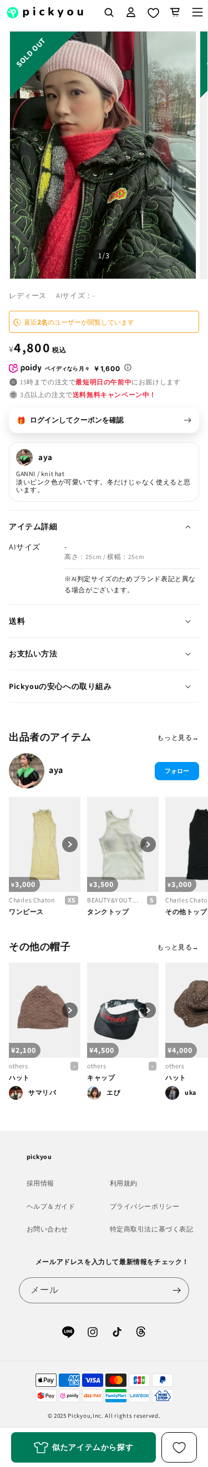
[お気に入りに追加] (179, 1447)
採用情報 (40, 1183)
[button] (175, 12)
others (18, 1066)
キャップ (101, 1077)
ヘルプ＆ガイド (51, 1206)
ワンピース (26, 911)
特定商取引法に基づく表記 (152, 1229)
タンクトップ (108, 911)
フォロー (177, 771)
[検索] (109, 12)
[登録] (176, 1290)
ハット (19, 1077)
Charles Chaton (32, 900)
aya (56, 770)
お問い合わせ (48, 1229)
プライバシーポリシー (145, 1206)
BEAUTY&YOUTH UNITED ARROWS (114, 900)
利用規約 (124, 1183)
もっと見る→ (178, 737)
